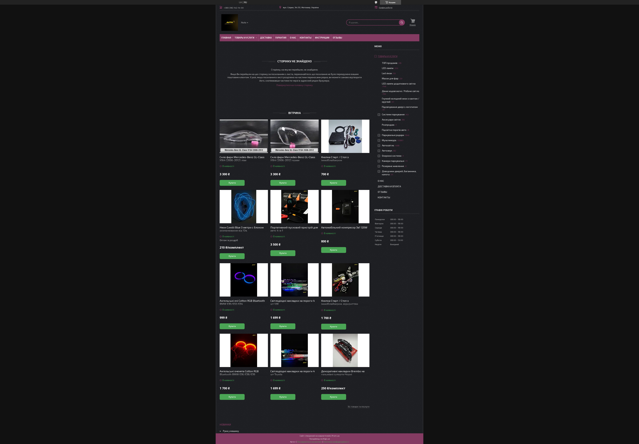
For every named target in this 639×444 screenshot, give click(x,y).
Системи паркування (393, 114)
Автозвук (387, 150)
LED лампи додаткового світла (399, 83)
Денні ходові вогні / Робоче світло (400, 91)
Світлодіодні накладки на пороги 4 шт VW (292, 302)
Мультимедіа (389, 140)
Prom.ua (335, 436)
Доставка (266, 37)
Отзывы (337, 37)
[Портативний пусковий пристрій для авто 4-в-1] (294, 206)
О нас (293, 37)
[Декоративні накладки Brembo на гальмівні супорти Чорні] (345, 350)
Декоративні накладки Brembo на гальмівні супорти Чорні (342, 373)
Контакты (306, 37)
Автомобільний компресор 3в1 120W (344, 227)
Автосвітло (388, 145)
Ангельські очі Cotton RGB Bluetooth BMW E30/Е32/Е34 (242, 302)
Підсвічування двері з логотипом (400, 106)
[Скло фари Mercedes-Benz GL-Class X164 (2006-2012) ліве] (244, 136)
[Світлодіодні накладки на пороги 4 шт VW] (294, 280)
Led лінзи (387, 73)
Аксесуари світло (391, 119)
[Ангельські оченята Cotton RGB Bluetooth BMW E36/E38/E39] (244, 350)
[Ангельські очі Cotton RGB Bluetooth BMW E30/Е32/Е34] (244, 280)
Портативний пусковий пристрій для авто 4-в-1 (294, 229)
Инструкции (322, 37)
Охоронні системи (391, 155)
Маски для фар (390, 78)
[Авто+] (229, 22)
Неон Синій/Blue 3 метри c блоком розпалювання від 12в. (242, 229)
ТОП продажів (389, 62)
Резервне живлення (393, 166)
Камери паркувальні (393, 160)
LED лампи (387, 68)
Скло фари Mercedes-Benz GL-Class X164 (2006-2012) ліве (242, 158)
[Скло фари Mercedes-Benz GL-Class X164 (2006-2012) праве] (294, 136)
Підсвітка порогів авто (394, 129)
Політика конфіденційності (336, 442)
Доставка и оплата (389, 186)
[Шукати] (402, 22)
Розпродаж (388, 124)
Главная (226, 37)
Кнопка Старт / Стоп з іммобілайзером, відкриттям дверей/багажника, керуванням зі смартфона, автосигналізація (343, 305)
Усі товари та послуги (358, 406)
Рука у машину (231, 431)
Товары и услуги (244, 37)
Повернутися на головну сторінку (294, 85)
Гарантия (280, 37)
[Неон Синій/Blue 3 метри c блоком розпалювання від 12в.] (244, 206)
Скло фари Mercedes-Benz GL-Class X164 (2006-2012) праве (292, 158)
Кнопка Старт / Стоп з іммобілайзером (335, 158)
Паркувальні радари (393, 135)
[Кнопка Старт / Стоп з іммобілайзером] (345, 136)
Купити (232, 182)
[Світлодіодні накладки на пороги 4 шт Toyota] (294, 350)
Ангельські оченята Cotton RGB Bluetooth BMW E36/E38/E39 (239, 373)
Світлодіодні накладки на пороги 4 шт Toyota (292, 373)
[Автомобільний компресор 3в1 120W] (345, 206)
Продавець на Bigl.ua (319, 439)
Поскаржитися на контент (309, 442)
